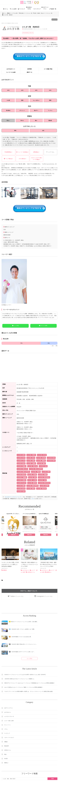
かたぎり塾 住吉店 (43, 466)
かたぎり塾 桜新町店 (41, 460)
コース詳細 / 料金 (48, 69)
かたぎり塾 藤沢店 (41, 463)
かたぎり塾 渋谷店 (21, 491)
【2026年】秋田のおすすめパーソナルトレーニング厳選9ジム (19, 678)
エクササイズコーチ (9, 716)
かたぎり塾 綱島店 (21, 485)
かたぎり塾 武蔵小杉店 (32, 466)
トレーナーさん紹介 (11, 72)
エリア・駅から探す (9, 720)
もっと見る (16, 325)
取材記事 (6, 746)
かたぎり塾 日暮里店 (31, 463)
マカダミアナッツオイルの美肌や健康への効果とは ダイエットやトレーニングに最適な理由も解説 (28, 691)
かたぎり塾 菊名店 (51, 460)
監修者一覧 (53, 9)
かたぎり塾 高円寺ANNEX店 (44, 482)
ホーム (6, 9)
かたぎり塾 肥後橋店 (21, 466)
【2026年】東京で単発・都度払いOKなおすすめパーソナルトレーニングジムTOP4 (48, 564)
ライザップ (37, 9)
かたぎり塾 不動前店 (36, 471)
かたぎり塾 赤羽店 (32, 477)
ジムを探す (14, 9)
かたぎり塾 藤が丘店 (21, 474)
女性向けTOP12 (29, 8)
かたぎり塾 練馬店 (21, 454)
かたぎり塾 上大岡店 (32, 480)
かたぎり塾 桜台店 (31, 457)
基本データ (29, 72)
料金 (5, 754)
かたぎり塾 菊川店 (51, 457)
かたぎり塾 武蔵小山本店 (22, 468)
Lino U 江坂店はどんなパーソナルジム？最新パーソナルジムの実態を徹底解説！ (23, 687)
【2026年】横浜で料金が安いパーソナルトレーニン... (24, 644)
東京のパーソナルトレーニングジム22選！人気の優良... (24, 621)
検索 (52, 778)
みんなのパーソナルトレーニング (13, 496)
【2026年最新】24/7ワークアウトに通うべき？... (23, 651)
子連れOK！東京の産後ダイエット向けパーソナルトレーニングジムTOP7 (29, 564)
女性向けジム (31, 572)
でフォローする (16, 596)
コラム (6, 729)
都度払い (49, 572)
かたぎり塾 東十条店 (42, 454)
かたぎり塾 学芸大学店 (41, 488)
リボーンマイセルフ (9, 737)
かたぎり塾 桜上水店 (21, 482)
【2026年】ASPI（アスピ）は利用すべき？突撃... (23, 629)
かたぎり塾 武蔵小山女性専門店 (36, 468)
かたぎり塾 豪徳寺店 (32, 482)
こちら (32, 498)
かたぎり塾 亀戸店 (21, 488)
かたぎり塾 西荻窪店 (21, 480)
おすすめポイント (11, 69)
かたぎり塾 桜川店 (21, 457)
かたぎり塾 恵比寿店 (44, 485)
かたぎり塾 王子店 (21, 460)
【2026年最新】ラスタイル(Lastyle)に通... (21, 636)
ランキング (22, 9)
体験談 (5, 570)
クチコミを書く (44, 325)
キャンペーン (7, 724)
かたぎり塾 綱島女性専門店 (32, 485)
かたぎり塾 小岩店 (42, 480)
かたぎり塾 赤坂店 (31, 460)
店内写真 (29, 69)
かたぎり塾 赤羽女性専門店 (43, 477)
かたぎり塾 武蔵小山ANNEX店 (23, 471)
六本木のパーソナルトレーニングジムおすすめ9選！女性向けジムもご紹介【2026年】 (25, 674)
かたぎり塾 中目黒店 (32, 474)
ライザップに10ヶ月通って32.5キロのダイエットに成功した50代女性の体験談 (10, 564)
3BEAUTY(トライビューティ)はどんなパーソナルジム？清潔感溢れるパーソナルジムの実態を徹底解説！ (29, 683)
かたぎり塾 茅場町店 (31, 454)
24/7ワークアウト (45, 8)
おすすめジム (26, 570)
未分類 (6, 758)
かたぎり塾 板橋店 (46, 471)
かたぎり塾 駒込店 (21, 463)
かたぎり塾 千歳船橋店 (22, 477)
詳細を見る (13, 534)
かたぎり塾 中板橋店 (42, 474)
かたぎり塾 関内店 (31, 488)
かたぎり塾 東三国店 (41, 457)
